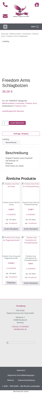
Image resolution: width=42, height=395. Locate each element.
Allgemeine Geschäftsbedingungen (21, 375)
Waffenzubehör (15, 34)
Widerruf (10, 380)
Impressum (21, 370)
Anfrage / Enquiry (21, 134)
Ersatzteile (26, 34)
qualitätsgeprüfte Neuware (13, 111)
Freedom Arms (31, 103)
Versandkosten (13, 223)
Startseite (4, 34)
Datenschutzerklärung (26, 380)
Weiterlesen (11, 283)
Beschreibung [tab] (11, 142)
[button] (5, 27)
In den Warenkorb (17, 123)
